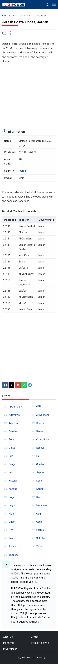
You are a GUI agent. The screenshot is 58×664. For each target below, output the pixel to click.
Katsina (13, 488)
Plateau (40, 530)
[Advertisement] (29, 95)
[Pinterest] (18, 385)
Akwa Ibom (42, 414)
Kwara (39, 497)
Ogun (39, 513)
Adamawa (14, 414)
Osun (39, 521)
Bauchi (40, 423)
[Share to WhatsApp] (24, 385)
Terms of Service (40, 642)
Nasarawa (41, 505)
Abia (38, 405)
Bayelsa (13, 431)
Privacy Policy (10, 648)
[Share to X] (11, 385)
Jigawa (40, 472)
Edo (11, 456)
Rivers (12, 538)
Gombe (40, 464)
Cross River (42, 439)
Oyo (11, 530)
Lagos (12, 505)
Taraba (12, 546)
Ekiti (38, 456)
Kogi (11, 497)
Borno (12, 439)
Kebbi (39, 488)
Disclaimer (8, 642)
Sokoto (40, 538)
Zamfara (13, 554)
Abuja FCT (14, 406)
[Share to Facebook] (5, 385)
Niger (12, 513)
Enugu (12, 464)
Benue (39, 431)
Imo (11, 472)
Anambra (14, 423)
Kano (39, 480)
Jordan (23, 170)
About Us (8, 637)
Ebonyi (40, 447)
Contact (35, 637)
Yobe (39, 546)
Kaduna (13, 480)
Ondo (12, 521)
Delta (12, 447)
